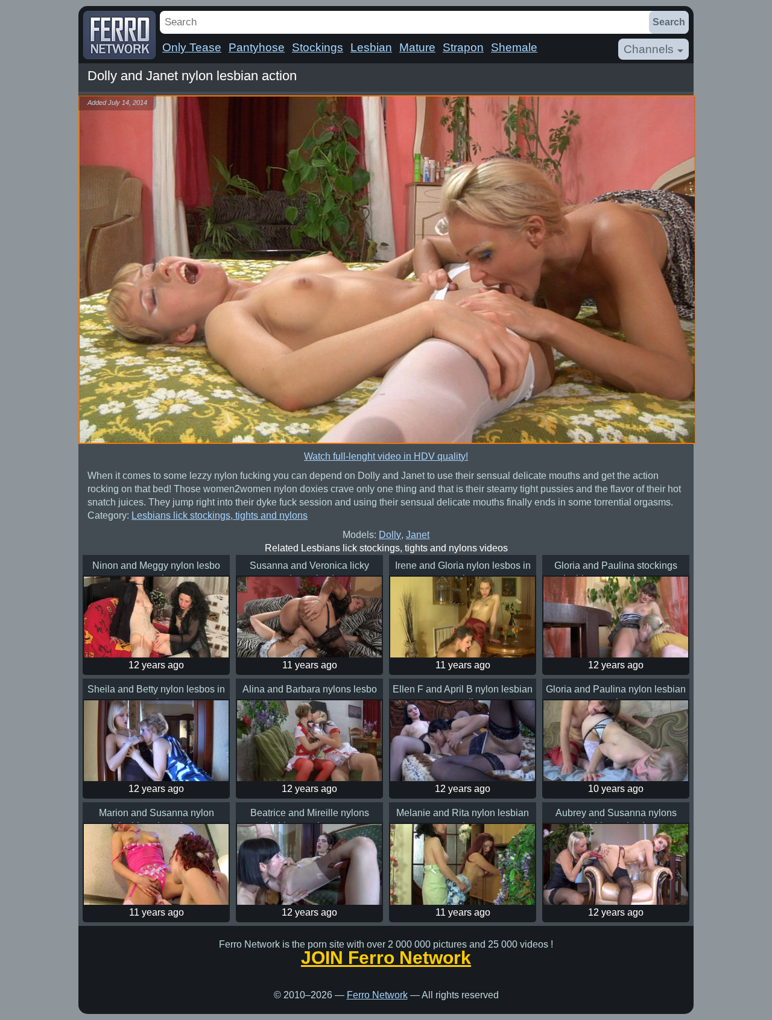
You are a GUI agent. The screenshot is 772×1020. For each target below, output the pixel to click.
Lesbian (371, 47)
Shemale (514, 47)
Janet (417, 535)
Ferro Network (377, 995)
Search (669, 22)
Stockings (317, 47)
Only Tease (191, 47)
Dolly (390, 535)
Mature (417, 47)
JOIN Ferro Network (386, 958)
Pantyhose (257, 47)
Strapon (463, 47)
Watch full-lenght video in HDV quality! (386, 456)
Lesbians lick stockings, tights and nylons (219, 515)
